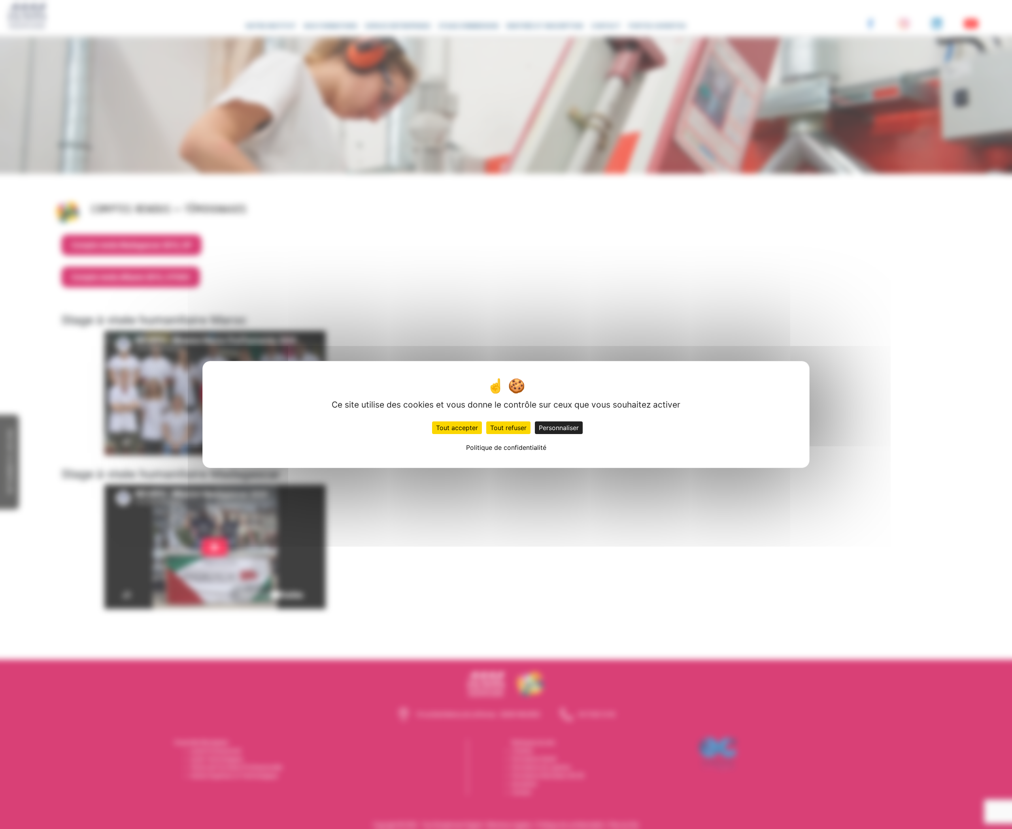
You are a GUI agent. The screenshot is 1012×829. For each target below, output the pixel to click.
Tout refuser (508, 428)
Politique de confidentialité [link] (506, 447)
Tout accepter (457, 428)
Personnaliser (559, 428)
